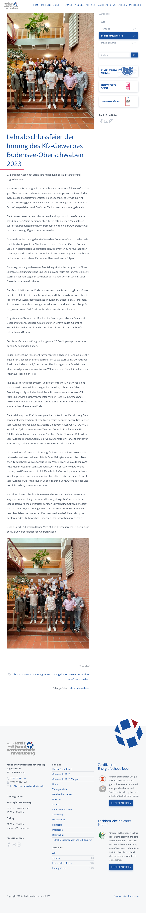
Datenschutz (58, 834)
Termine (68, 5)
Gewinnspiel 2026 (61, 774)
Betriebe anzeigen (121, 803)
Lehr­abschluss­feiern (23, 674)
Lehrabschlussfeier (78, 688)
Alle (103, 21)
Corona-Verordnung (62, 768)
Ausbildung (104, 5)
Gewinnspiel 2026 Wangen (65, 779)
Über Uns (57, 799)
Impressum (57, 829)
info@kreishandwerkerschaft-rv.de (27, 786)
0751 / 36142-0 (18, 778)
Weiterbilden (120, 5)
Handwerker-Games (62, 794)
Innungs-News (43, 674)
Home (36, 5)
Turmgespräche (59, 789)
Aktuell (57, 5)
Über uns (46, 5)
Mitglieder (135, 5)
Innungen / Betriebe (85, 5)
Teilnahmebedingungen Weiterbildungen (72, 839)
